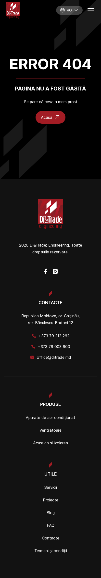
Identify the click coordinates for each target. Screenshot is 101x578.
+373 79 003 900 (54, 346)
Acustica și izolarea (50, 442)
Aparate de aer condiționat (50, 417)
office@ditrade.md (54, 357)
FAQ (50, 525)
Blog (51, 512)
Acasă (46, 117)
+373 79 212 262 (53, 335)
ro (69, 10)
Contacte (50, 538)
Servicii (50, 487)
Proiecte (50, 500)
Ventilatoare (50, 430)
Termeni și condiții (50, 550)
